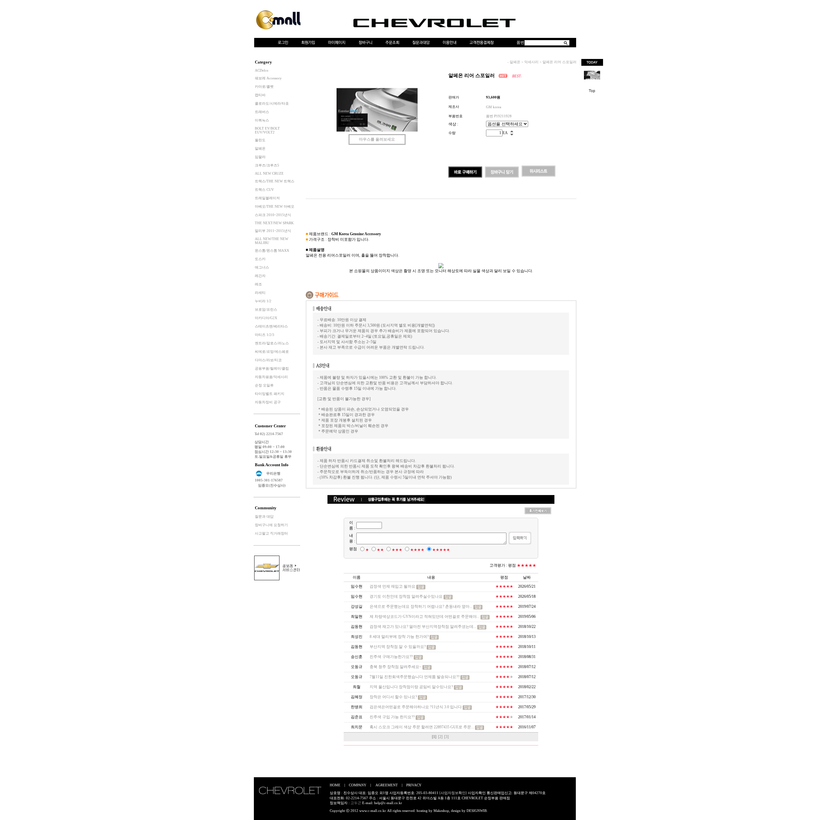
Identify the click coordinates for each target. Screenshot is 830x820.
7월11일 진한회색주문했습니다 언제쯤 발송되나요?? (414, 677)
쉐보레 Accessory (268, 78)
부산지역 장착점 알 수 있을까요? (398, 646)
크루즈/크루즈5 (267, 165)
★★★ (397, 550)
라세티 (260, 293)
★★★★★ (441, 550)
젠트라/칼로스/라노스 (272, 343)
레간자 (260, 276)
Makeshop (441, 811)
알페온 (260, 148)
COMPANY (357, 785)
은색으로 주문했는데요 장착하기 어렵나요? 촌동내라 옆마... (421, 606)
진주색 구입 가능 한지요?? (392, 717)
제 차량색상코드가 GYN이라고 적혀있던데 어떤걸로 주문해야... (425, 616)
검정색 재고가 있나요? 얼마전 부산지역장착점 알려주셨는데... (423, 626)
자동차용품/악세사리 (271, 377)
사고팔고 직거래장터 (271, 533)
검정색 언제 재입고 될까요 (392, 586)
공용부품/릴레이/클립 (272, 368)
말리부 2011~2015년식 (273, 231)
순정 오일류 (264, 385)
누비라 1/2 (263, 301)
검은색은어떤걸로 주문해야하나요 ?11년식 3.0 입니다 (416, 707)
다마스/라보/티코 (268, 360)
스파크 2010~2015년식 (273, 215)
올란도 (260, 140)
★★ (380, 550)
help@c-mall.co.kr (388, 803)
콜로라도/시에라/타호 (272, 103)
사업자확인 (477, 793)
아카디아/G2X (266, 318)
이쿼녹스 (262, 120)
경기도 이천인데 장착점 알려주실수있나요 (406, 596)
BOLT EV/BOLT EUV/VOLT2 (267, 130)
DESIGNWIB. (477, 811)
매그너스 (262, 267)
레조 (258, 284)
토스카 (260, 259)
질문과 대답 (264, 516)
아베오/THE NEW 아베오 (274, 206)
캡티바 (260, 95)
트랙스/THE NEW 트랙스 (274, 181)
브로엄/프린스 (266, 309)
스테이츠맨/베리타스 (271, 326)
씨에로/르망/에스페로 (272, 351)
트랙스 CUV (264, 189)
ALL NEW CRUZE (269, 173)
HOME (335, 785)
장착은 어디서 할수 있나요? (394, 697)
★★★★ (417, 550)
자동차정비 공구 (268, 402)
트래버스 (262, 112)
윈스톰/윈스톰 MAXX (272, 250)
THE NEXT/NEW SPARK (274, 223)
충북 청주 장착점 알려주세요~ (395, 666)
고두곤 (355, 803)
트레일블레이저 (267, 198)
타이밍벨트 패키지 (269, 394)
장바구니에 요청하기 (271, 525)
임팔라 (260, 157)
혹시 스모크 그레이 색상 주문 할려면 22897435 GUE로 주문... (422, 727)
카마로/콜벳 (264, 86)
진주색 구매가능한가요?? (391, 656)
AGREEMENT (386, 785)
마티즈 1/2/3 (264, 335)
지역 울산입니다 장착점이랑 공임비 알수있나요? (411, 687)
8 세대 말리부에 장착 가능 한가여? (399, 636)
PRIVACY (413, 785)
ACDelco (261, 70)
